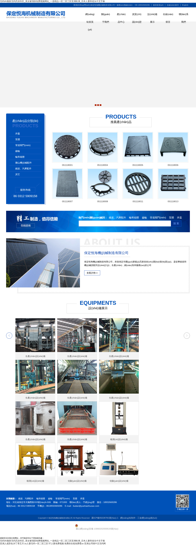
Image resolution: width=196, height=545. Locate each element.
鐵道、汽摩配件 (117, 217)
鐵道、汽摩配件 (23, 168)
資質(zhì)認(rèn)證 (136, 15)
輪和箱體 (19, 157)
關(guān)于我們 (105, 15)
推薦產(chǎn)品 (121, 122)
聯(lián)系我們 (183, 15)
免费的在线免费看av (74, 543)
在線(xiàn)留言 (173, 5)
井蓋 (17, 133)
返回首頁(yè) (158, 5)
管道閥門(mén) (22, 145)
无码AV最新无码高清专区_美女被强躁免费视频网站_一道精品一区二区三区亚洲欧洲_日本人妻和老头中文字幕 (52, 1)
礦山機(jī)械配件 (23, 162)
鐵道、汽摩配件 (25, 498)
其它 (17, 174)
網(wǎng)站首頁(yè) (89, 15)
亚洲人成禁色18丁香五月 (12, 543)
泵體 (17, 139)
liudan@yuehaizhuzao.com (86, 506)
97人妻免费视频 (56, 543)
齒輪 (17, 151)
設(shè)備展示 (152, 15)
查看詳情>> (92, 273)
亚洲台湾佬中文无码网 (95, 543)
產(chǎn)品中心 (121, 15)
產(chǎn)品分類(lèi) (25, 121)
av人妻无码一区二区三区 (36, 543)
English (185, 5)
